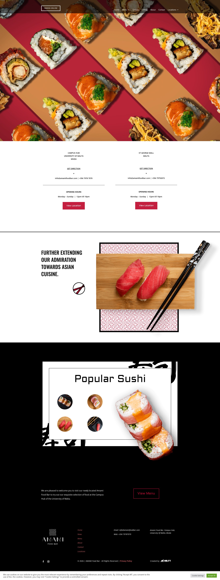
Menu (80, 538)
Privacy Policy (126, 561)
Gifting (145, 10)
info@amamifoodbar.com (66, 178)
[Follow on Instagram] (48, 561)
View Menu (146, 493)
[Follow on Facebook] (43, 561)
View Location (73, 205)
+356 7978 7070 (85, 178)
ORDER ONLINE (50, 8)
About (153, 10)
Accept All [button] (211, 575)
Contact (161, 10)
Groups (135, 10)
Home (116, 10)
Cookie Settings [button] (198, 575)
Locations (172, 10)
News (80, 534)
